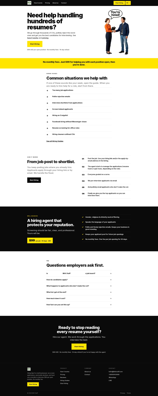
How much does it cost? (55, 298)
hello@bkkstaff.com (116, 372)
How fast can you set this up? (58, 305)
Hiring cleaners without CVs (63, 134)
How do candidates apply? (57, 280)
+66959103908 (114, 374)
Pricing (47, 3)
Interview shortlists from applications (67, 103)
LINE (110, 380)
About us (55, 3)
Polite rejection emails (61, 96)
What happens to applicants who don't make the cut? (67, 286)
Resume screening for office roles (65, 128)
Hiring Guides (65, 380)
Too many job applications (62, 90)
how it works (32, 38)
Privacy (122, 393)
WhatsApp (112, 377)
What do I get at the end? (56, 292)
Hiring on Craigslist (60, 115)
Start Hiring (119, 3)
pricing (45, 38)
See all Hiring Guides (54, 141)
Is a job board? (70, 273)
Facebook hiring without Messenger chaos (69, 122)
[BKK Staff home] (29, 3)
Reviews (63, 377)
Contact (64, 3)
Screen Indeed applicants (62, 109)
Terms (129, 393)
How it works (38, 3)
